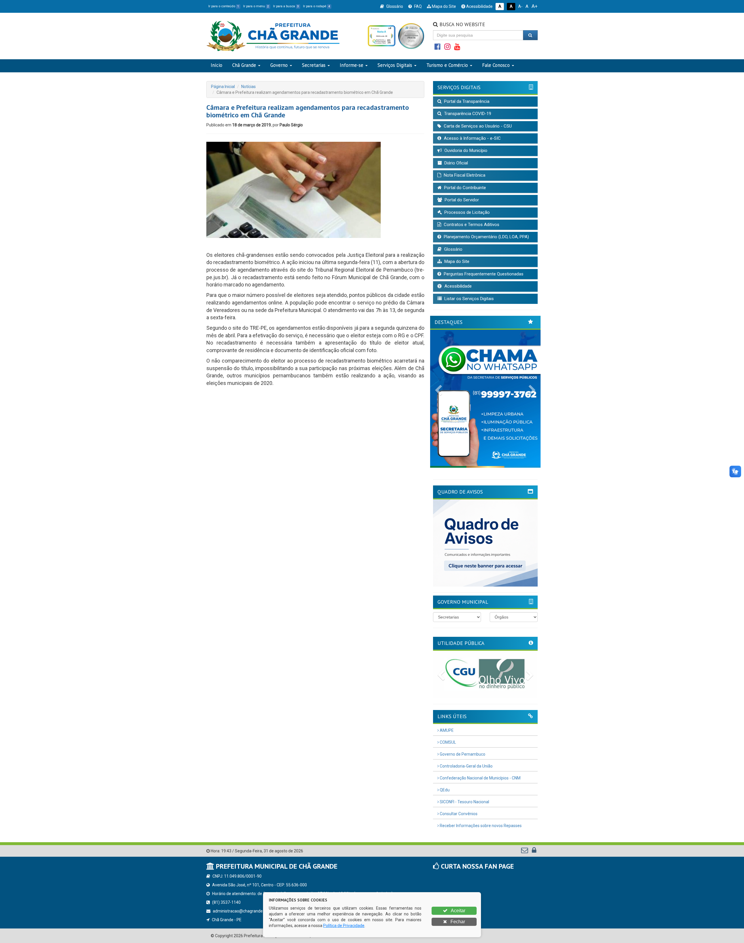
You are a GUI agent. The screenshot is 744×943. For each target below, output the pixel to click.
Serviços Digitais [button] (395, 65)
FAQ (417, 6)
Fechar (457, 921)
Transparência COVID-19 (467, 113)
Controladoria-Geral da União (466, 766)
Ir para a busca (286, 6)
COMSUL (447, 742)
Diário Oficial (455, 163)
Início (216, 65)
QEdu (444, 790)
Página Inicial (223, 86)
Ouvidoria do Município (465, 150)
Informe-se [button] (351, 65)
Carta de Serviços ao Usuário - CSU (477, 126)
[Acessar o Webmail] (525, 851)
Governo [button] (279, 65)
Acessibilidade (479, 6)
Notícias (248, 86)
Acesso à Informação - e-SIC (472, 138)
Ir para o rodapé (316, 6)
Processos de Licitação (466, 212)
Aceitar (457, 910)
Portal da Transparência (466, 101)
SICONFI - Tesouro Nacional (464, 801)
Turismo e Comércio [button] (447, 65)
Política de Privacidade (343, 925)
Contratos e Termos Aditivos (471, 224)
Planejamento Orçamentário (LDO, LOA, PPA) (486, 236)
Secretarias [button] (314, 65)
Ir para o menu (256, 6)
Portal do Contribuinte (464, 187)
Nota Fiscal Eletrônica (464, 175)
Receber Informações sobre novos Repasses (480, 825)
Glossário (394, 6)
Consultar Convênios (458, 813)
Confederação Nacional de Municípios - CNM (480, 778)
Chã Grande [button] (244, 65)
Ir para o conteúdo (223, 6)
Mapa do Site (443, 6)
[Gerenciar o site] (534, 851)
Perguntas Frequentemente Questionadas (483, 274)
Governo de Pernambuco (462, 754)
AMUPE (446, 730)
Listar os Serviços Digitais (468, 298)
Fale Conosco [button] (496, 65)
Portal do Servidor (461, 199)
